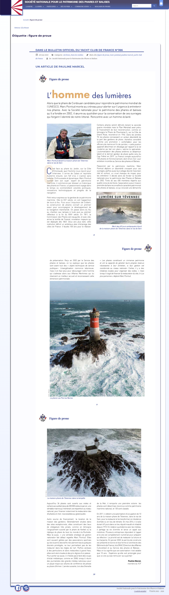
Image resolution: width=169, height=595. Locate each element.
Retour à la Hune (21, 28)
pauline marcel (127, 55)
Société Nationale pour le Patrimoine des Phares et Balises (67, 1)
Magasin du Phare (102, 6)
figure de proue (103, 55)
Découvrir (65, 6)
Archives (66, 55)
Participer (51, 6)
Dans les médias (77, 55)
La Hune (29, 6)
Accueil (25, 20)
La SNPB (38, 6)
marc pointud (115, 55)
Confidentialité (140, 591)
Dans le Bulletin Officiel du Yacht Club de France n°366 (79, 50)
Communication (82, 6)
